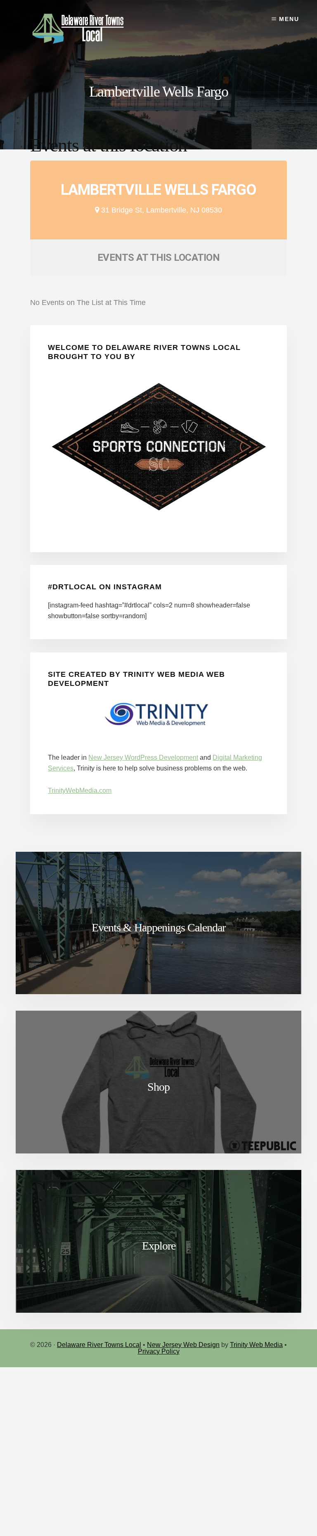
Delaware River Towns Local (99, 1344)
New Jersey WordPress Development (143, 757)
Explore (158, 1245)
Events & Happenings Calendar (158, 927)
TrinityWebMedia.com (79, 790)
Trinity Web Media (256, 1344)
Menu (289, 19)
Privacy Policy (159, 1351)
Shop (158, 1086)
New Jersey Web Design (183, 1344)
